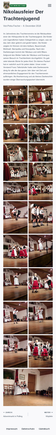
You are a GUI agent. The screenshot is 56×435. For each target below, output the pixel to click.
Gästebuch (44, 429)
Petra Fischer (13, 26)
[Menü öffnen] (49, 5)
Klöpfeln (48, 414)
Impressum (11, 429)
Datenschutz (28, 429)
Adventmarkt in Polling (12, 414)
